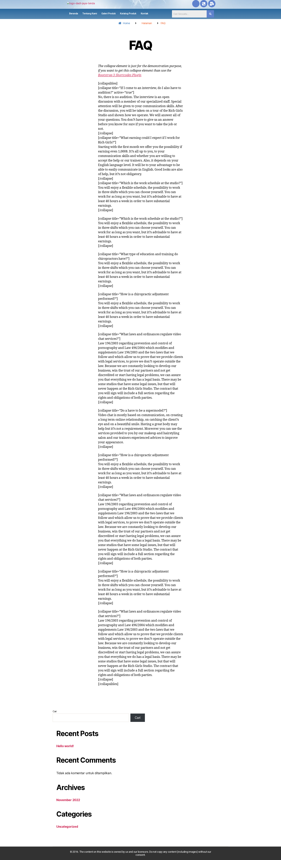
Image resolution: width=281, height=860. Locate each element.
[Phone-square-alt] (203, 3)
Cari (55, 711)
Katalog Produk (128, 13)
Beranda (73, 13)
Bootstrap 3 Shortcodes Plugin (119, 75)
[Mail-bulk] (211, 3)
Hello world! (65, 746)
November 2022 (68, 800)
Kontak (144, 13)
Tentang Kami (89, 13)
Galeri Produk (108, 13)
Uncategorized (67, 826)
